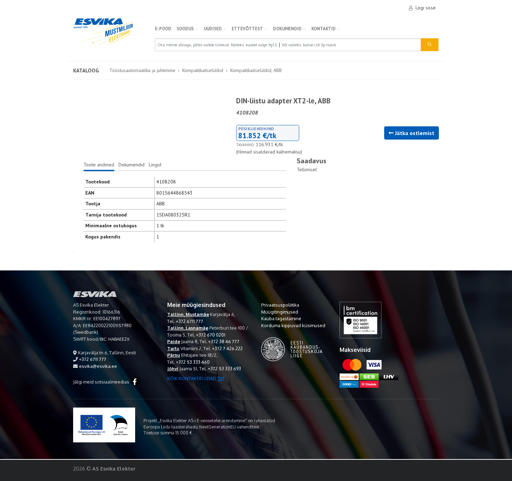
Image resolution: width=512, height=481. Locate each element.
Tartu (173, 348)
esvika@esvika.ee (98, 366)
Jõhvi (172, 368)
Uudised (213, 29)
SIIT (221, 378)
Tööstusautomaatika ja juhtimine (142, 70)
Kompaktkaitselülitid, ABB (256, 70)
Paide (173, 341)
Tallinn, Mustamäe (188, 314)
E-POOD (163, 29)
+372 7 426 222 (227, 348)
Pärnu (173, 355)
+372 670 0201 (210, 335)
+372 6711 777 (92, 359)
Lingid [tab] (155, 164)
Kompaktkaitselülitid (202, 70)
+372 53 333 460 (193, 362)
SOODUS (185, 29)
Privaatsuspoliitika (280, 305)
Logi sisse (426, 8)
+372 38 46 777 (223, 341)
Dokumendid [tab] (131, 164)
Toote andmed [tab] (99, 164)
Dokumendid (287, 29)
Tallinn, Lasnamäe (187, 328)
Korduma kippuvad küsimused (293, 325)
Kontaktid (323, 29)
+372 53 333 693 (224, 368)
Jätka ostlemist (414, 132)
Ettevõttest (247, 29)
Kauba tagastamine (281, 318)
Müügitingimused (279, 312)
